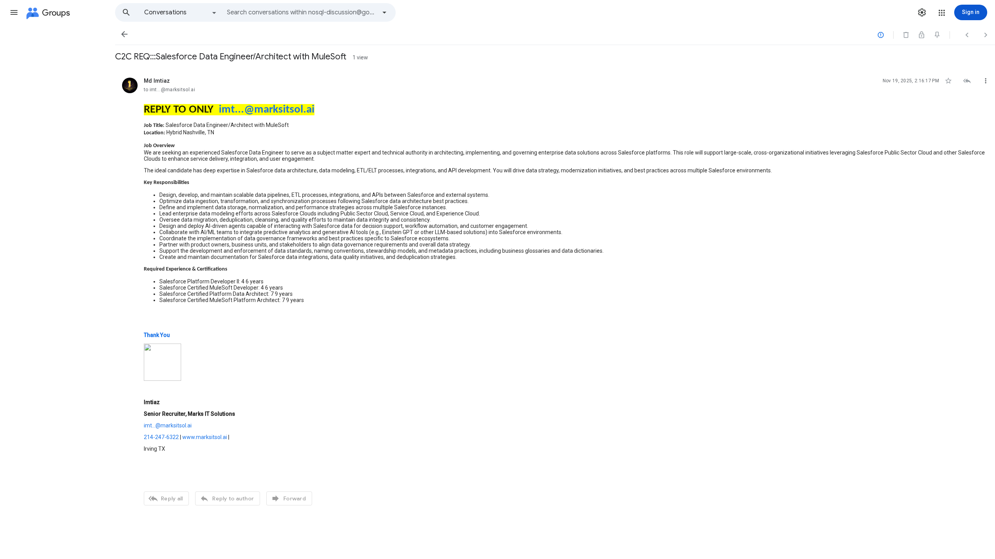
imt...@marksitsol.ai (266, 109)
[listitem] (555, 290)
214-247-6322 (161, 437)
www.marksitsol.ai (204, 437)
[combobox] (302, 12)
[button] (14, 12)
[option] (180, 12)
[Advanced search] (384, 12)
